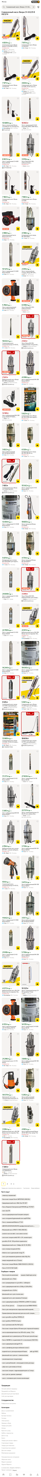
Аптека (4, 1428)
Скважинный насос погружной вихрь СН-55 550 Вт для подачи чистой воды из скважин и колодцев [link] (10, 344)
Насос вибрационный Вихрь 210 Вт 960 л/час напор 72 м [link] (30, 1132)
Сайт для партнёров (7, 1396)
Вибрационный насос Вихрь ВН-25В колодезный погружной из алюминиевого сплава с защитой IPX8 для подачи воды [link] (10, 380)
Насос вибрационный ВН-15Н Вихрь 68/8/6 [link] (30, 849)
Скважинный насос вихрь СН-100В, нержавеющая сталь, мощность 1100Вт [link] (9, 705)
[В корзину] (18, 38)
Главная (3, 1474)
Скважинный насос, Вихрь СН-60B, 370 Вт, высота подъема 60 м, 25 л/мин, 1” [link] (29, 86)
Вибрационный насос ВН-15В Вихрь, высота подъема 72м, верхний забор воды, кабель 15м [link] (10, 1132)
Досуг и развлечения (8, 1410)
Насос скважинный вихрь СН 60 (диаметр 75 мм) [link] (30, 991)
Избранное (23, 1474)
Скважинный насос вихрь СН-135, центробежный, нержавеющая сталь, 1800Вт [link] (30, 741)
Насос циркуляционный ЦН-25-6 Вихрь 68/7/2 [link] (9, 308)
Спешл (10, 1474)
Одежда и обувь (6, 1423)
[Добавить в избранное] (18, 18)
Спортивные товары (7, 1443)
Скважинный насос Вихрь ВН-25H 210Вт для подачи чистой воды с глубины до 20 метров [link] (30, 416)
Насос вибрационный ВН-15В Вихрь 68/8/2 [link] (30, 1061)
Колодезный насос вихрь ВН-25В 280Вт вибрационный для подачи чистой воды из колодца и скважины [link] (29, 236)
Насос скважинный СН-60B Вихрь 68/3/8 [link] (10, 162)
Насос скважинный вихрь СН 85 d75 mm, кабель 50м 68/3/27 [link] (30, 813)
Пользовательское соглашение (10, 1457)
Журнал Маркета (6, 1464)
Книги (3, 1438)
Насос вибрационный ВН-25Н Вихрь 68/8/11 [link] (8, 452)
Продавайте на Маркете (9, 1391)
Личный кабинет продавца (9, 1389)
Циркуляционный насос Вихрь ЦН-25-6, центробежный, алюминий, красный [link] (10, 236)
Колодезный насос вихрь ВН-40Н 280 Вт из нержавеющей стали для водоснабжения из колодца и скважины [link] (30, 452)
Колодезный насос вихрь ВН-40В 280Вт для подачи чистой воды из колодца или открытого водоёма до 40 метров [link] (10, 560)
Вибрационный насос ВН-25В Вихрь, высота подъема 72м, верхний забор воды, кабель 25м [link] (30, 633)
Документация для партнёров (10, 1393)
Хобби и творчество (7, 1433)
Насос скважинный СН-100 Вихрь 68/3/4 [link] (10, 596)
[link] (9, 1195)
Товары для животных (8, 1445)
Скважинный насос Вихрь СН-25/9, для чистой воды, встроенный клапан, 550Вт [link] (29, 705)
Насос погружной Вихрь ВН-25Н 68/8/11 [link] (29, 560)
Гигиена (4, 1418)
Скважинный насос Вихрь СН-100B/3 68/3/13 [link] (9, 488)
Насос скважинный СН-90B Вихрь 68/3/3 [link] (10, 920)
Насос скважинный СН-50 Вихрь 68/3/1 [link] (29, 488)
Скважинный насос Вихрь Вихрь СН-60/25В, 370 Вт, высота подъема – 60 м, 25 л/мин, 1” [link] (10, 45)
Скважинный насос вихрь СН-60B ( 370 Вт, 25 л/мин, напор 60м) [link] (10, 741)
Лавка (17, 1474)
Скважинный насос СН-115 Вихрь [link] (10, 1061)
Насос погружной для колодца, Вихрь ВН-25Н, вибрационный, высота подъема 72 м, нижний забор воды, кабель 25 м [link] (30, 272)
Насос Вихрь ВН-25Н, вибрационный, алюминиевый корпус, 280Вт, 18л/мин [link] (30, 162)
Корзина (30, 1474)
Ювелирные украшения (8, 1453)
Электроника (5, 1420)
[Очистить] (33, 7)
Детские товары (6, 1450)
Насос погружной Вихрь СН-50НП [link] (29, 524)
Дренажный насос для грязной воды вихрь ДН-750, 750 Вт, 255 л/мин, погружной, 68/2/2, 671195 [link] (10, 1097)
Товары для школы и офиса (9, 1440)
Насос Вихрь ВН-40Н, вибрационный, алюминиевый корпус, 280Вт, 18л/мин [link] (30, 308)
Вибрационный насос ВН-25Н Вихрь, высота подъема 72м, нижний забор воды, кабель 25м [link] (10, 991)
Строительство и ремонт (9, 1448)
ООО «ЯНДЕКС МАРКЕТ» (13, 1468)
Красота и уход (6, 1430)
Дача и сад (5, 1435)
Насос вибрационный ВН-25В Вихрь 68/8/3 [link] (30, 380)
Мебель (4, 1413)
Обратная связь (6, 1459)
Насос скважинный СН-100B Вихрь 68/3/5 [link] (10, 524)
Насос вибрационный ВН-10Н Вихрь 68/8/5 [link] (28, 920)
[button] (38, 7)
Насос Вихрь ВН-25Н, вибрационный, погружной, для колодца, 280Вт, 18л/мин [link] (30, 344)
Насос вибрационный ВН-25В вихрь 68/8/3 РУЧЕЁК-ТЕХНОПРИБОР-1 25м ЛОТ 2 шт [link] (10, 416)
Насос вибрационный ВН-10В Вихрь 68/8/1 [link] (30, 885)
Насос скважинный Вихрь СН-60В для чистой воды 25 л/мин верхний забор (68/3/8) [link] (10, 125)
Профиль (37, 1474)
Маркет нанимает (7, 1462)
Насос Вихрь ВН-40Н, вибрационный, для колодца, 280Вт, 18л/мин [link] (30, 596)
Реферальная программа (9, 1403)
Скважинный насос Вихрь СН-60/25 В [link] (29, 45)
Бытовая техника (6, 1415)
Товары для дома (6, 1425)
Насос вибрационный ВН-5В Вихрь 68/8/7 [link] (10, 813)
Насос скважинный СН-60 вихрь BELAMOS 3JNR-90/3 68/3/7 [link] (29, 125)
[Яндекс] (14, 1470)
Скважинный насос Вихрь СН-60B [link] (9, 200)
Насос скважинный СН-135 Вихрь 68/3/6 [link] (29, 779)
